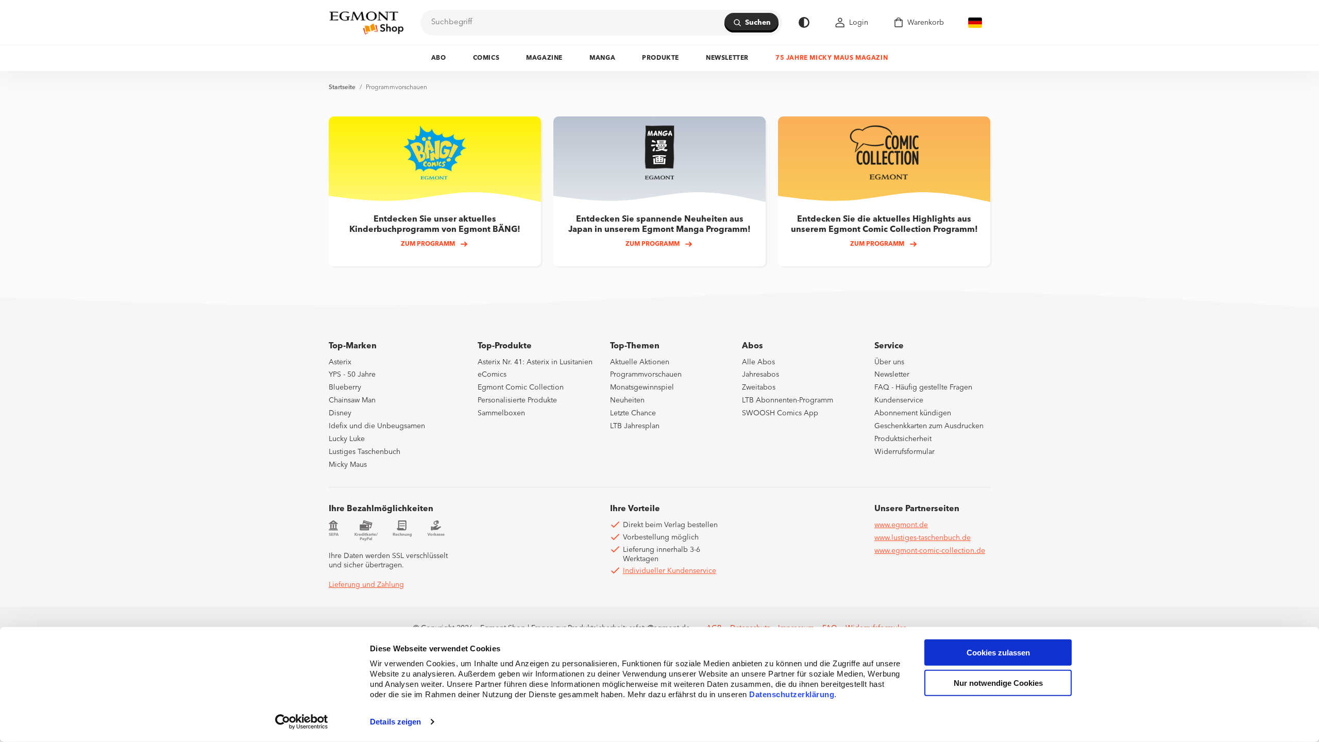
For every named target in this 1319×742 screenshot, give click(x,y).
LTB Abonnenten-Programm (787, 400)
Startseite (342, 88)
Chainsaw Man (352, 400)
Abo (438, 58)
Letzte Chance (633, 413)
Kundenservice (898, 400)
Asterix (340, 362)
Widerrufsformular (904, 452)
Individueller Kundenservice (669, 571)
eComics (492, 374)
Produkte (660, 58)
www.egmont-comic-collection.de (929, 550)
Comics (486, 58)
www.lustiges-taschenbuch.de (922, 538)
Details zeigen (395, 721)
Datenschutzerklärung (791, 694)
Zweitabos (758, 387)
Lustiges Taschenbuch (364, 452)
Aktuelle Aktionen (639, 362)
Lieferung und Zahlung (366, 584)
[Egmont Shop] (366, 23)
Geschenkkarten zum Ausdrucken (929, 426)
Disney (340, 413)
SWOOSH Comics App (780, 413)
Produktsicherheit (903, 439)
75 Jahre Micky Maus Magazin (831, 58)
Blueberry (345, 387)
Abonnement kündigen (912, 413)
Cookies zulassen (998, 652)
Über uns (889, 362)
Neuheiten (627, 400)
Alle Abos (758, 362)
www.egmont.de (901, 525)
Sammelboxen (501, 413)
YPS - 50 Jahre (352, 374)
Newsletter (727, 58)
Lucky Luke (347, 439)
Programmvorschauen (396, 88)
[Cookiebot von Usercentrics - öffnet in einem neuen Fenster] (302, 722)
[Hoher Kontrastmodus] (804, 22)
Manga (602, 58)
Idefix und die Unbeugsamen (377, 426)
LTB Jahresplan (635, 426)
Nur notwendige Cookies (998, 683)
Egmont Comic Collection (521, 387)
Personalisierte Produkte (517, 400)
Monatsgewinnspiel (642, 387)
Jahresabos (760, 374)
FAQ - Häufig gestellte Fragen (923, 387)
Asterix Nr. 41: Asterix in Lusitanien (535, 362)
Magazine (544, 58)
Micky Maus (348, 464)
